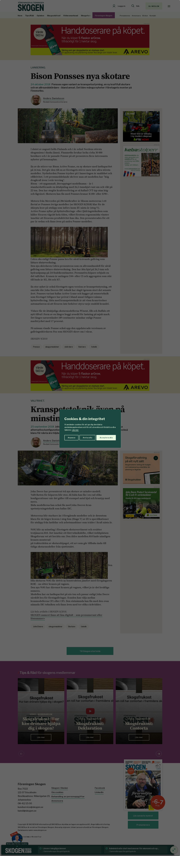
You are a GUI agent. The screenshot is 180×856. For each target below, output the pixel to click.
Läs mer (75, 430)
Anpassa (71, 438)
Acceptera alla (106, 438)
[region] (90, 428)
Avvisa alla (87, 438)
